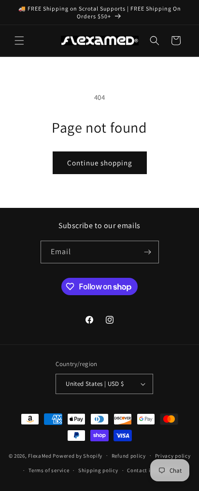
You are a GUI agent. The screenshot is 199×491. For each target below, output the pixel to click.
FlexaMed (40, 455)
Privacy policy (173, 455)
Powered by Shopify (77, 455)
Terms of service (48, 470)
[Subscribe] (147, 252)
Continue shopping (99, 162)
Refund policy (129, 455)
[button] (19, 40)
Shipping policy (98, 470)
